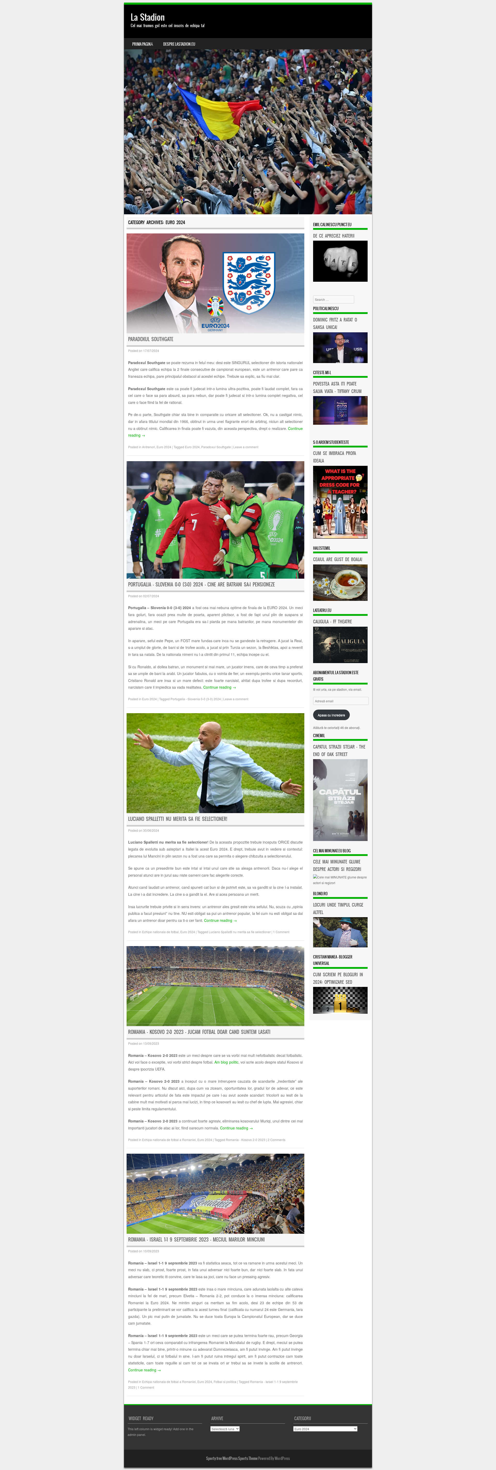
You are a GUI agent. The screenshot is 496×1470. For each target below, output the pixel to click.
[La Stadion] (248, 109)
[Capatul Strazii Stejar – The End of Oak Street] (340, 839)
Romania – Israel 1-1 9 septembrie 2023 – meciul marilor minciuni (196, 1239)
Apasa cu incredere (331, 715)
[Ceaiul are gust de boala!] (340, 599)
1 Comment (281, 932)
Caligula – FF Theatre (332, 621)
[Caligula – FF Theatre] (340, 661)
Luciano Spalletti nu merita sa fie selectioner (240, 932)
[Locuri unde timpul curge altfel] (340, 946)
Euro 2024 (164, 447)
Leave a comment (245, 447)
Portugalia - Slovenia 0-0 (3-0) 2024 (196, 699)
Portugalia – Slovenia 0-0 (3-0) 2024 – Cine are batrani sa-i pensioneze (201, 584)
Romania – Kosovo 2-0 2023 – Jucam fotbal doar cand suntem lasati (199, 1031)
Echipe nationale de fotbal (160, 932)
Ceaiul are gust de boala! (337, 559)
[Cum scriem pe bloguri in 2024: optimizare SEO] (340, 1012)
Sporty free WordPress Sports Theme (232, 1458)
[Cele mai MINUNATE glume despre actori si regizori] (340, 883)
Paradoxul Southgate (150, 339)
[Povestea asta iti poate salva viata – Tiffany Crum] (340, 423)
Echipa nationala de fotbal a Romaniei (169, 1139)
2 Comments (276, 1139)
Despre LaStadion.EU (179, 44)
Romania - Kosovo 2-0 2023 (245, 1139)
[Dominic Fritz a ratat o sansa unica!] (340, 361)
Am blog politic (226, 1062)
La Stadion (148, 17)
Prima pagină (142, 44)
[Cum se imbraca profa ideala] (340, 537)
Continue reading (219, 687)
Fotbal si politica (225, 1381)
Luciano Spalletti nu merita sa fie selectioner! (177, 818)
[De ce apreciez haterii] (340, 280)
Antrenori (148, 447)
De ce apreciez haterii (333, 236)
